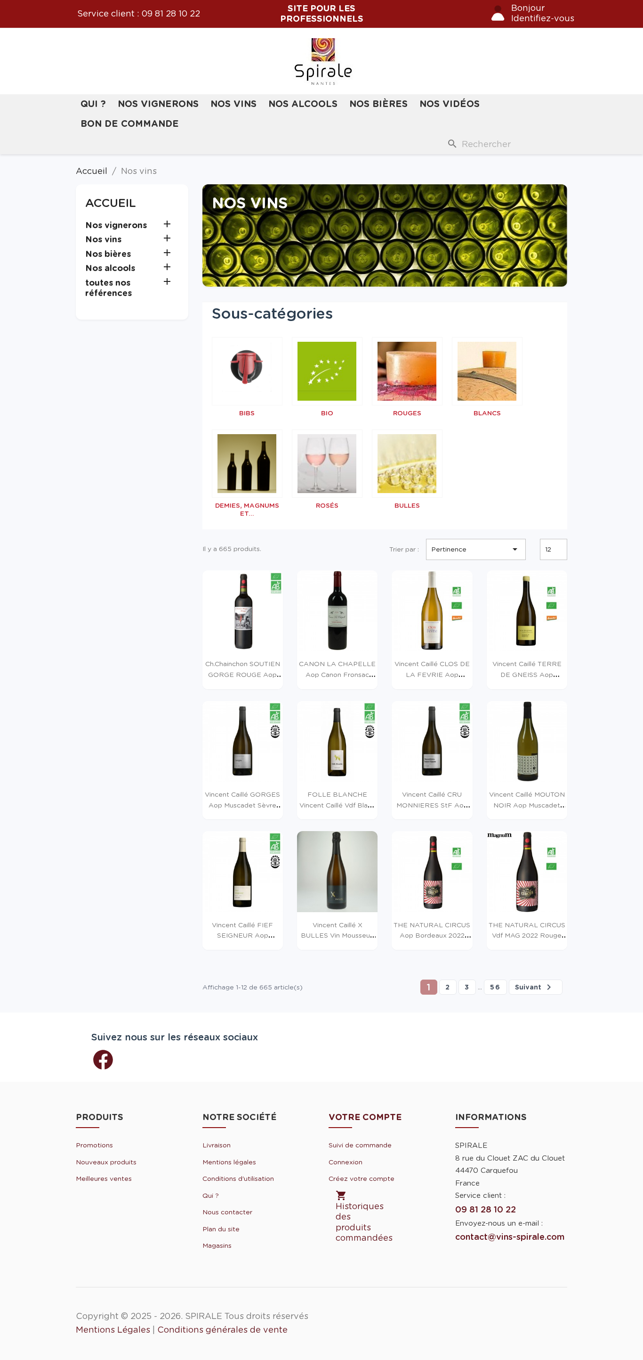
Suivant (535, 987)
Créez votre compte (361, 1178)
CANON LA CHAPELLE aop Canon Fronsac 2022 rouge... (337, 674)
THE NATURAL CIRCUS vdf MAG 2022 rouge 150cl (527, 935)
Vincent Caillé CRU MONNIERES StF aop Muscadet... (432, 805)
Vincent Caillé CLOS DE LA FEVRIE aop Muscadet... (432, 674)
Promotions (94, 1145)
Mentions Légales (113, 1330)
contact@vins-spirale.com (509, 1237)
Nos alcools (303, 104)
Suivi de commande (360, 1145)
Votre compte (365, 1117)
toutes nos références (108, 288)
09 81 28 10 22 (171, 13)
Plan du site (221, 1229)
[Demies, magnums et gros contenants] (247, 463)
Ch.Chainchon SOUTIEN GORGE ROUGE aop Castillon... (242, 674)
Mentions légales (229, 1162)
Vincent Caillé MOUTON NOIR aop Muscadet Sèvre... (527, 805)
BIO (327, 413)
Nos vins (233, 104)
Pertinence (476, 549)
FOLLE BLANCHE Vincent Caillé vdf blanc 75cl (337, 805)
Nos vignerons (158, 104)
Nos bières (378, 104)
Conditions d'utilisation (238, 1178)
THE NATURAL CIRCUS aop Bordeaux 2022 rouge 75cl (432, 935)
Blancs (487, 413)
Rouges (407, 413)
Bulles (407, 505)
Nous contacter (227, 1212)
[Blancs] (487, 371)
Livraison (216, 1145)
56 (495, 987)
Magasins (217, 1245)
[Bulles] (407, 463)
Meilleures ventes (104, 1178)
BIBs (247, 413)
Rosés (327, 505)
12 (548, 549)
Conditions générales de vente (222, 1330)
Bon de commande (129, 123)
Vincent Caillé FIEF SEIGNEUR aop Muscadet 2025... (242, 935)
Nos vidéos (449, 104)
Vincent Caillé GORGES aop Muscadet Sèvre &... (242, 805)
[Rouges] (407, 371)
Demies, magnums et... (247, 509)
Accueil (110, 203)
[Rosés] (327, 463)
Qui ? (93, 104)
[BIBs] (247, 371)
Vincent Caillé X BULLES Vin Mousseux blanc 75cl (337, 935)
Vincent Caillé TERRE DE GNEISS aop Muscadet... (527, 674)
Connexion (345, 1162)
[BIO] (327, 371)
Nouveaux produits (106, 1162)
